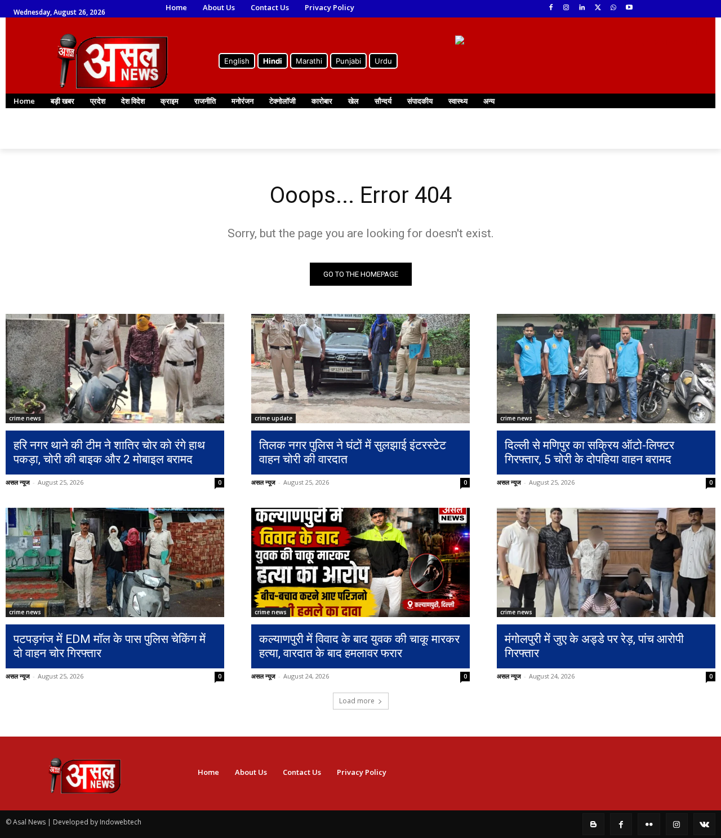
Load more (357, 701)
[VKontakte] (704, 824)
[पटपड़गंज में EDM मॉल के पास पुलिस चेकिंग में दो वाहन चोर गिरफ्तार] (115, 562)
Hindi (272, 60)
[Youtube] (628, 8)
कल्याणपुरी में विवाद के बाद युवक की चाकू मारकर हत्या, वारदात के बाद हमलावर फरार (359, 646)
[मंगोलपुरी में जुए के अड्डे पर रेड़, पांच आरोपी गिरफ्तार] (606, 562)
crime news (25, 418)
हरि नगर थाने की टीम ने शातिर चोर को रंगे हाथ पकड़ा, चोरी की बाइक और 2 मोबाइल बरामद (109, 452)
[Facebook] (550, 8)
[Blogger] (593, 824)
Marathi (309, 60)
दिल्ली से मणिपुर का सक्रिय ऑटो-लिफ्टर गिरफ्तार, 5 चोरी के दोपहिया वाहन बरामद (589, 452)
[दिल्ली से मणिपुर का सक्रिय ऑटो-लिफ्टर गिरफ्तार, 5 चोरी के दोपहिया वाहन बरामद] (606, 368)
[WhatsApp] (613, 8)
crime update (273, 418)
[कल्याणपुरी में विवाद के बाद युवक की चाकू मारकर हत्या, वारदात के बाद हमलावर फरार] (360, 562)
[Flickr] (649, 824)
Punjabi (348, 60)
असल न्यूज (18, 482)
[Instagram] (566, 8)
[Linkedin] (582, 8)
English (237, 60)
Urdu (383, 60)
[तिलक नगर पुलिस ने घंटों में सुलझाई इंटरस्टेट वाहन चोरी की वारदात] (360, 368)
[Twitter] (597, 8)
